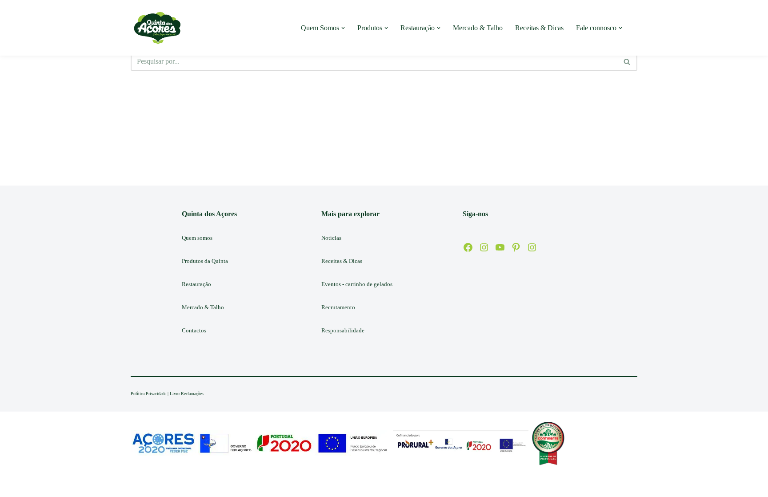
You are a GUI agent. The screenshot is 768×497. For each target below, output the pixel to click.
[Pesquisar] (627, 61)
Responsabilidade (342, 330)
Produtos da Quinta (205, 261)
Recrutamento (338, 307)
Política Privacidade (148, 393)
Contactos (194, 330)
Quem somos (197, 237)
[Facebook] (468, 247)
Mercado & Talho (478, 28)
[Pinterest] (516, 247)
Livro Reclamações (187, 393)
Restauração (196, 284)
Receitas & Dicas (539, 28)
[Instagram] (484, 247)
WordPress (200, 485)
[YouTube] (500, 247)
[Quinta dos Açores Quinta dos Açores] (157, 28)
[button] (343, 28)
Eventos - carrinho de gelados (356, 284)
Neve (138, 485)
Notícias (331, 237)
